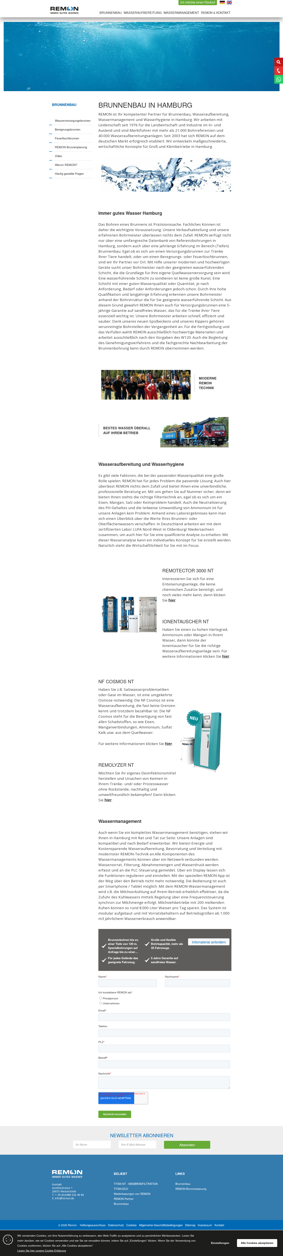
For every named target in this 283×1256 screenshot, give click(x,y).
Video (58, 156)
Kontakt (219, 1225)
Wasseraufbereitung (143, 13)
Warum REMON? (66, 165)
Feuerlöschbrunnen (67, 138)
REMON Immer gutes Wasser (64, 10)
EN (229, 2)
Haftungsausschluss (93, 1225)
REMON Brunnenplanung (71, 147)
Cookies (131, 1225)
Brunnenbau (111, 13)
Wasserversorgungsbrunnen (72, 120)
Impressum (205, 1225)
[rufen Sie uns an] (278, 70)
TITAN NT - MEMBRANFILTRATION (136, 1183)
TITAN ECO (121, 1188)
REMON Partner (124, 1198)
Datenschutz (116, 1225)
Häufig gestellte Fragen (69, 173)
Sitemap (190, 1225)
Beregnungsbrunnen (67, 129)
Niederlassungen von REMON (132, 1193)
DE (222, 2)
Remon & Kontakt (215, 13)
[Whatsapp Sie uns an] (278, 79)
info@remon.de (64, 1198)
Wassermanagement (181, 13)
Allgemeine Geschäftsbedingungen (161, 1225)
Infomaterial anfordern (209, 941)
